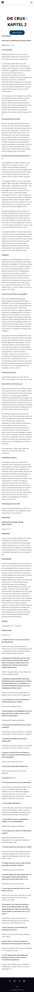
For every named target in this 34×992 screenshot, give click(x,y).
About (17, 986)
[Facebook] (10, 981)
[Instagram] (14, 981)
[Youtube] (24, 981)
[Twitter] (19, 981)
